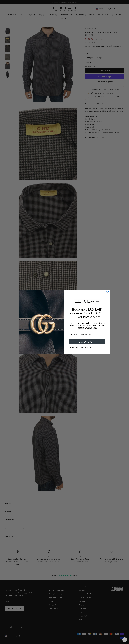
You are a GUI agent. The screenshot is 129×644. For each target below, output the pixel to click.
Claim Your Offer (87, 342)
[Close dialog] (107, 292)
